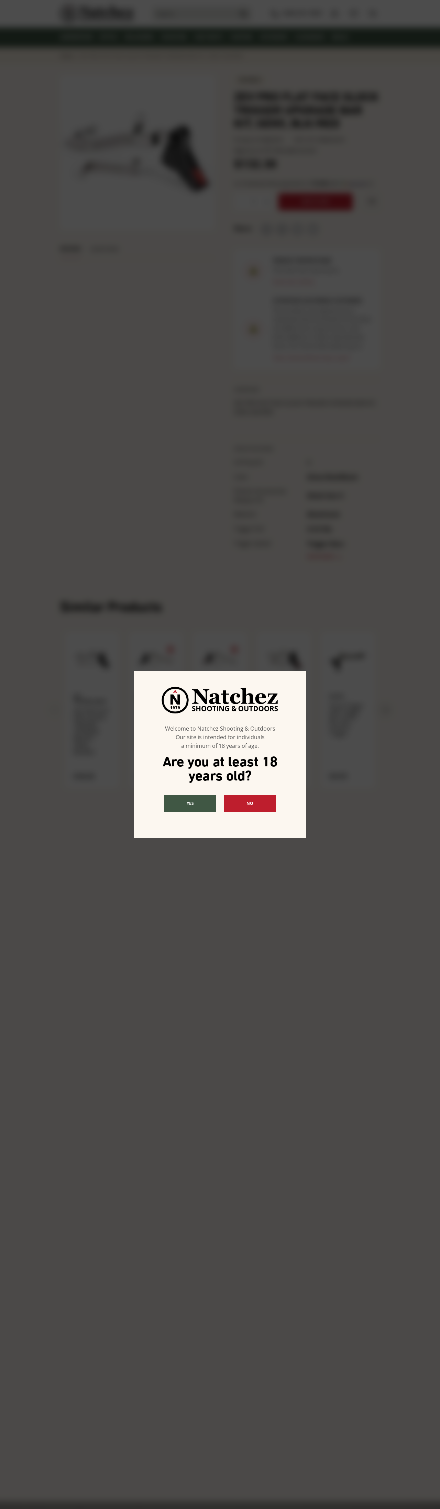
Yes (190, 803)
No (249, 803)
